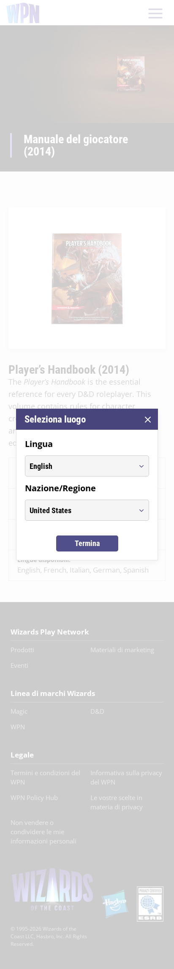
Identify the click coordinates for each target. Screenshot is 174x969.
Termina (87, 543)
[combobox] (79, 466)
